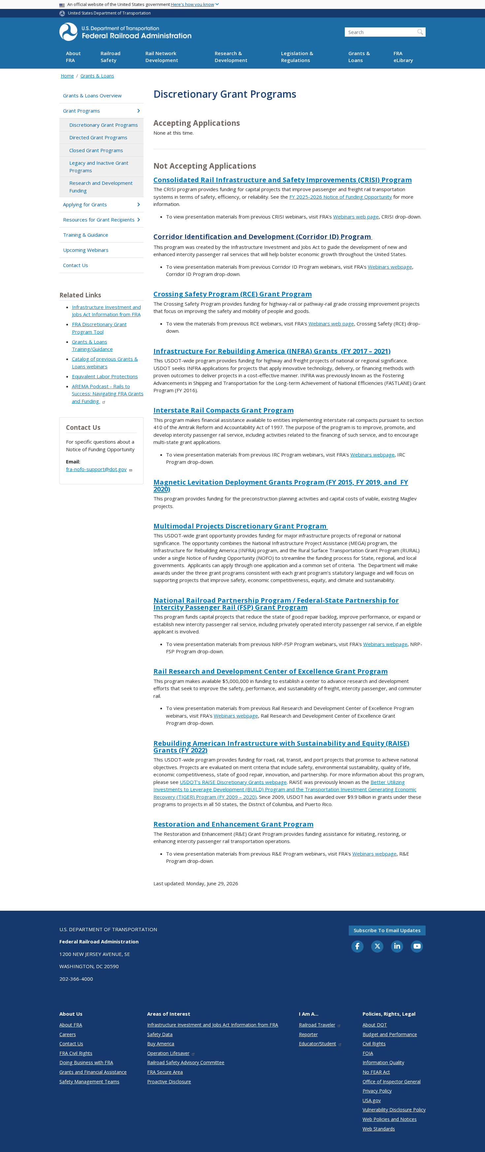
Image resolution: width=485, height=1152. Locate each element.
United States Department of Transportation (109, 13)
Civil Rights (374, 1043)
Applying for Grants (85, 204)
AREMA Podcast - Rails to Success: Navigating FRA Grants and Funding (108, 393)
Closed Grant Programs (96, 150)
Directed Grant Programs (98, 137)
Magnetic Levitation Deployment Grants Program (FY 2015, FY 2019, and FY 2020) (280, 485)
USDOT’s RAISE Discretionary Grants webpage (233, 782)
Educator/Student (317, 1043)
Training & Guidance (85, 234)
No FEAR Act (376, 1072)
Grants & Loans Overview (92, 95)
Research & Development (231, 57)
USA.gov (372, 1100)
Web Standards (379, 1129)
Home (67, 76)
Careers (67, 1034)
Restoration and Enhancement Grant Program (233, 824)
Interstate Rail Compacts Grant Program (223, 410)
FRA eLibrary (403, 57)
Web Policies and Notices (390, 1119)
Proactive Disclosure (169, 1081)
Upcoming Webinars (86, 250)
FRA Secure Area (165, 1072)
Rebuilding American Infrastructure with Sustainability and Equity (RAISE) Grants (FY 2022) (281, 747)
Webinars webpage (390, 266)
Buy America (160, 1043)
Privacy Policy (377, 1091)
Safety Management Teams (89, 1081)
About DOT (375, 1025)
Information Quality (383, 1062)
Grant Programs (81, 110)
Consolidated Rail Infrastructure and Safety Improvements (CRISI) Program (282, 179)
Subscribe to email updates (387, 930)
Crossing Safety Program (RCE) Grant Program (232, 293)
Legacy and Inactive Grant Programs (98, 166)
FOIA (368, 1053)
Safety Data (160, 1034)
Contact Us (75, 265)
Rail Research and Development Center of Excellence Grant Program (270, 671)
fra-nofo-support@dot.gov (96, 469)
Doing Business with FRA (86, 1062)
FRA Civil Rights (75, 1053)
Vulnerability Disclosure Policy (394, 1109)
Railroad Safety (110, 57)
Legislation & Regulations (297, 57)
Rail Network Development (162, 57)
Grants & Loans (359, 57)
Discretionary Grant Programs (103, 124)
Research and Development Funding (101, 187)
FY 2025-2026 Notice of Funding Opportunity (340, 196)
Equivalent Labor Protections (105, 376)
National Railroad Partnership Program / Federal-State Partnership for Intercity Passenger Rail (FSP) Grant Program (276, 604)
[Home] (125, 33)
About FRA (73, 57)
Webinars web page (356, 216)
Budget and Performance (390, 1034)
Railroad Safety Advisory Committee (185, 1062)
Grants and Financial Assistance (93, 1072)
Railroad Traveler (317, 1025)
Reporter (308, 1034)
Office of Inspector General (392, 1081)
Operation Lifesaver (168, 1053)
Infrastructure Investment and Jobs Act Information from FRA (212, 1025)
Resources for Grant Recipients (99, 219)
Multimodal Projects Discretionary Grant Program (240, 526)
